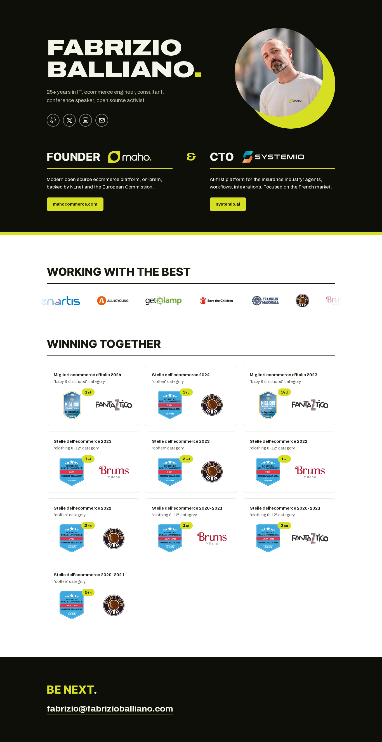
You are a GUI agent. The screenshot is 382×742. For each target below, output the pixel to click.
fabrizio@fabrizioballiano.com (110, 708)
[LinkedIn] (85, 120)
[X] (69, 120)
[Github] (53, 120)
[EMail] (101, 120)
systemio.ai (228, 204)
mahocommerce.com (75, 204)
